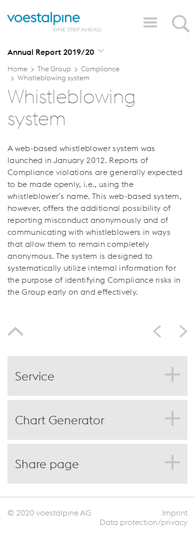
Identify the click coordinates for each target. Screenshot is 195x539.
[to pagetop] (16, 333)
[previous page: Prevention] (160, 331)
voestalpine (54, 22)
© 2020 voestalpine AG (50, 513)
